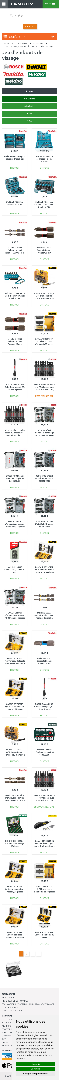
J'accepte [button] (35, 1064)
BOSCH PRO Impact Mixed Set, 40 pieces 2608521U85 (44, 478)
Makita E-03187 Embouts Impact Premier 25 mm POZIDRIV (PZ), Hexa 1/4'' (44, 663)
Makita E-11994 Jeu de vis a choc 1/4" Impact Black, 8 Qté (15, 295)
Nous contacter (10, 1042)
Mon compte (8, 997)
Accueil (6, 43)
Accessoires (38, 43)
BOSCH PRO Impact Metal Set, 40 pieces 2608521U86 (44, 524)
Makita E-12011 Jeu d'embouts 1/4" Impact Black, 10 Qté (44, 204)
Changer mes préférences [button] (35, 1073)
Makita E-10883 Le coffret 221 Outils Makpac (44, 159)
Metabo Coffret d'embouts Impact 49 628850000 (44, 752)
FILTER (30, 91)
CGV (4, 1039)
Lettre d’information (12, 1011)
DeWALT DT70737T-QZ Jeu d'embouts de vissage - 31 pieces (14, 706)
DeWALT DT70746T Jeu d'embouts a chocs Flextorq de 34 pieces (44, 569)
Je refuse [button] (35, 1069)
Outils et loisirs (21, 43)
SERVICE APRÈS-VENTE (11, 1032)
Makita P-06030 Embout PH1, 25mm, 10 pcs (14, 569)
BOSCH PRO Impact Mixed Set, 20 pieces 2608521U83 (15, 478)
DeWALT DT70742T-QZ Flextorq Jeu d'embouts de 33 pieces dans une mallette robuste (44, 892)
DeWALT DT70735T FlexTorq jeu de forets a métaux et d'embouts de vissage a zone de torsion (15, 663)
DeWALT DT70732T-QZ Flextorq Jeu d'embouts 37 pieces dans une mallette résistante (44, 344)
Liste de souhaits (10, 1007)
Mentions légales (10, 1026)
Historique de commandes (15, 1001)
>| (38, 954)
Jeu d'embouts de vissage (42, 46)
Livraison (6, 1036)
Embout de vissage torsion (14, 46)
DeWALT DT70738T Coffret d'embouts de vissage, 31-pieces (15, 889)
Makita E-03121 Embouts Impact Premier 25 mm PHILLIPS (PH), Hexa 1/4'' (44, 253)
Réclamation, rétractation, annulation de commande (28, 1004)
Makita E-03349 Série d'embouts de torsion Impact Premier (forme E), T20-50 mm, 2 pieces (15, 800)
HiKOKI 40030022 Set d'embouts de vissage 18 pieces (14, 843)
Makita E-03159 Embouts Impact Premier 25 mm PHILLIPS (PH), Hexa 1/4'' (15, 344)
